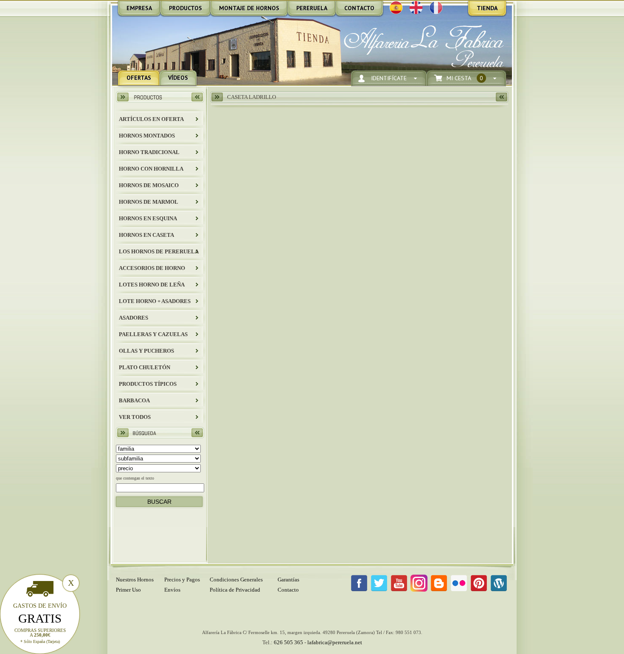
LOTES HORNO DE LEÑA (152, 284)
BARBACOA (134, 400)
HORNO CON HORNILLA (151, 169)
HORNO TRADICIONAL (149, 152)
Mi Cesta (465, 78)
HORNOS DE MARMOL (148, 202)
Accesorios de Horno (152, 268)
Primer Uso (128, 590)
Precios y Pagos (182, 579)
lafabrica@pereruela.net (334, 642)
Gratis (40, 618)
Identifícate (389, 78)
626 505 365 (288, 642)
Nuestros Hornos (135, 579)
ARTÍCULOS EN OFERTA (151, 119)
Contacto (288, 590)
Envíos (172, 590)
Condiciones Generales (236, 579)
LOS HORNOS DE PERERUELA (159, 251)
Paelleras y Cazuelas (153, 334)
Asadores (133, 317)
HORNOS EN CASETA (146, 235)
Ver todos (135, 417)
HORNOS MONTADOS (147, 135)
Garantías (288, 579)
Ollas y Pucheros (146, 351)
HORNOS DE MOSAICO (149, 185)
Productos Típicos (148, 384)
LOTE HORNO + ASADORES (155, 301)
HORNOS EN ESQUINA (148, 218)
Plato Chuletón (144, 367)
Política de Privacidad (235, 590)
